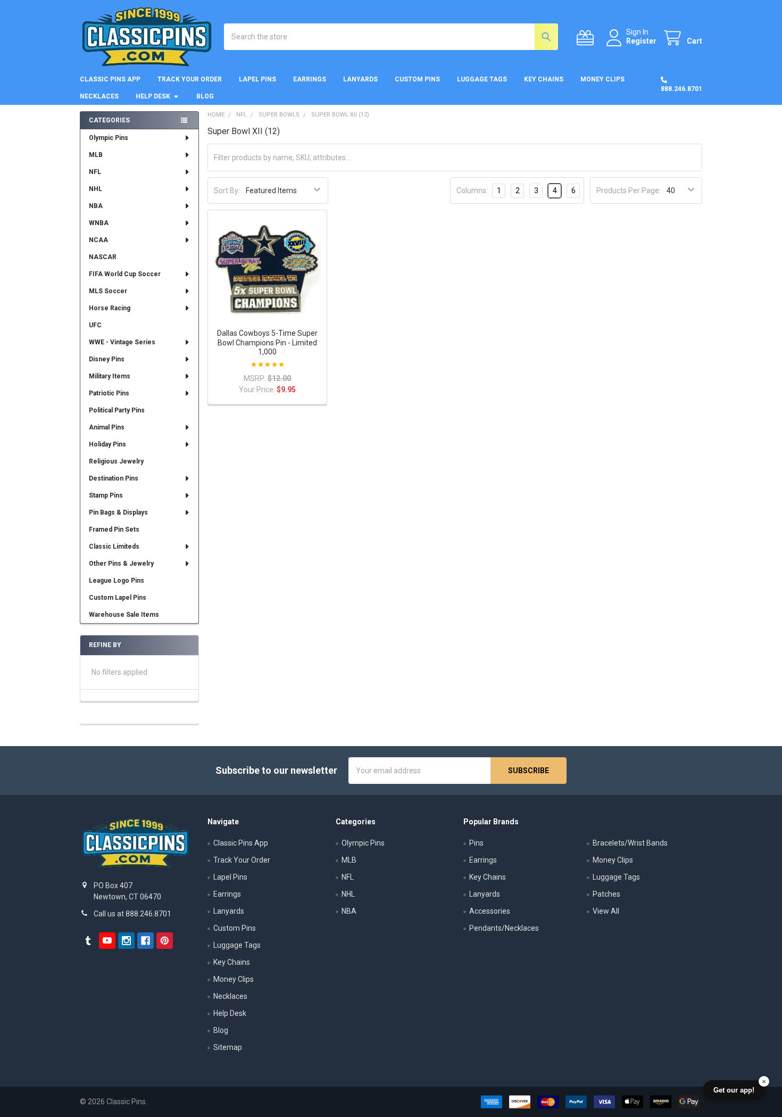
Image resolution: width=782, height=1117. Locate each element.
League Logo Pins (116, 580)
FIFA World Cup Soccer (125, 274)
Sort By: (227, 190)
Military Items (109, 376)
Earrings (309, 79)
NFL (95, 172)
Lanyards (360, 79)
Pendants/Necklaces (504, 928)
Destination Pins (113, 478)
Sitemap (227, 1047)
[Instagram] (126, 940)
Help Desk (153, 96)
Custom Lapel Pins (117, 597)
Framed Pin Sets (114, 529)
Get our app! (733, 1090)
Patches (606, 894)
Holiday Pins (107, 444)
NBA (96, 206)
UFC (95, 325)
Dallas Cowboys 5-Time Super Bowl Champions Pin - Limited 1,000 (267, 342)
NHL (95, 189)
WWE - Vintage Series (122, 342)
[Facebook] (145, 940)
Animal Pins (106, 427)
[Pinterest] (164, 940)
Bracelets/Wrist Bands (630, 843)
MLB (96, 155)
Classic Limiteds (114, 546)
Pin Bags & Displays (118, 512)
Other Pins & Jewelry (121, 563)
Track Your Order (189, 79)
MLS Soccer (108, 291)
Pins (476, 843)
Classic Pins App (110, 79)
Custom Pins (417, 79)
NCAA (98, 240)
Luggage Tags (482, 79)
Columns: (472, 190)
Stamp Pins (106, 495)
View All (606, 911)
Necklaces (99, 96)
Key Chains (543, 79)
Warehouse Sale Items (124, 614)
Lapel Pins (257, 79)
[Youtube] (107, 940)
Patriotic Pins (109, 393)
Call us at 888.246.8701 (132, 913)
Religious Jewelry (116, 461)
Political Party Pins (117, 410)
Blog (205, 96)
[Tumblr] (88, 940)
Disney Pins (106, 359)
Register (641, 41)
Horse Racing (109, 308)
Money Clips (602, 79)
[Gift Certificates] (587, 38)
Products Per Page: (628, 190)
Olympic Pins (108, 138)
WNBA (99, 223)
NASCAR (103, 257)
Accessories (489, 911)
